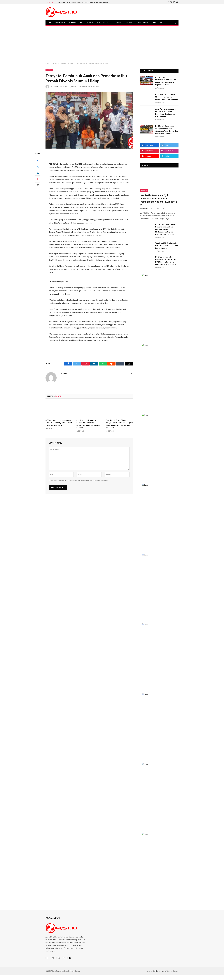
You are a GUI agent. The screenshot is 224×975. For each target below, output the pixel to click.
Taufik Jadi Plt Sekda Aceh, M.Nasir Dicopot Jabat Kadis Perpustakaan (166, 245)
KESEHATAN (143, 22)
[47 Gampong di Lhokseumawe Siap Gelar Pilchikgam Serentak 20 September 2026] (59, 409)
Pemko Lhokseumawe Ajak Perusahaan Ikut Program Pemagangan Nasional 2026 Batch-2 (159, 200)
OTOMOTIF (116, 22)
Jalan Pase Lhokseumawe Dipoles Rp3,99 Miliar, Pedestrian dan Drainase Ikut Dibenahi (88, 424)
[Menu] (50, 22)
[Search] (174, 22)
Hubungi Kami (165, 971)
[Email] (37, 185)
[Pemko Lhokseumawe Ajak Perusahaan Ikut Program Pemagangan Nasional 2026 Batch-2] (159, 181)
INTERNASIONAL (76, 22)
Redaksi (55, 87)
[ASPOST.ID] (61, 12)
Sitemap (175, 971)
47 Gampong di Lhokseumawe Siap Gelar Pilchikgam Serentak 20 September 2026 (59, 422)
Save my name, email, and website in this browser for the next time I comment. (79, 481)
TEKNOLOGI (157, 22)
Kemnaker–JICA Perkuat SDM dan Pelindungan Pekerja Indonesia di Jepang (84, 2)
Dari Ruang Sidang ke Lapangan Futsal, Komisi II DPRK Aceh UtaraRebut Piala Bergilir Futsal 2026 (165, 260)
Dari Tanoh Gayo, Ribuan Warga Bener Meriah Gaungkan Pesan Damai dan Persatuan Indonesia (119, 424)
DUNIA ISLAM (102, 22)
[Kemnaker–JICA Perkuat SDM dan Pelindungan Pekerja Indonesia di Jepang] (146, 97)
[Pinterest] (37, 179)
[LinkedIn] (37, 173)
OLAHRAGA (130, 22)
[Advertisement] (112, 44)
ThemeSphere (75, 971)
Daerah (90, 22)
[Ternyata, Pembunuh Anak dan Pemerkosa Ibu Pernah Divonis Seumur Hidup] (89, 120)
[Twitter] (37, 166)
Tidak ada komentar (79, 87)
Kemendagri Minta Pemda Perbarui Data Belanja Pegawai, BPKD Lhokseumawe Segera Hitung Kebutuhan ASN (165, 229)
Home (148, 971)
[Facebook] (37, 160)
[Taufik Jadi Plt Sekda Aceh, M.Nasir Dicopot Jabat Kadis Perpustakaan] (146, 246)
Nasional (59, 22)
